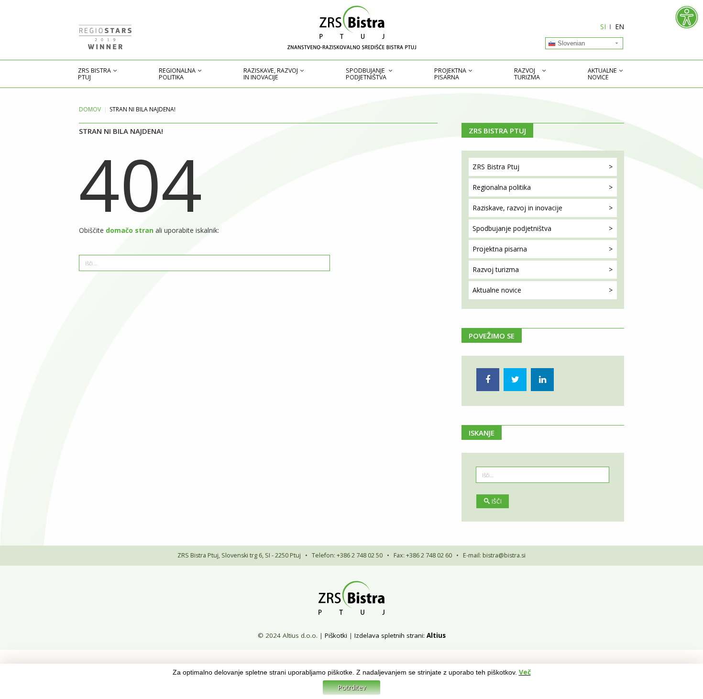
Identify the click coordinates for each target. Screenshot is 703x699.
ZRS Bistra (94, 74)
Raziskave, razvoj (270, 74)
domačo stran (130, 230)
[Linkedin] (542, 379)
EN (619, 26)
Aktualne (602, 74)
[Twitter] (515, 379)
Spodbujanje (366, 74)
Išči (497, 501)
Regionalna (177, 74)
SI (603, 26)
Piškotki (336, 635)
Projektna (450, 74)
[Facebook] (487, 379)
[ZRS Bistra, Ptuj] (351, 27)
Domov (90, 109)
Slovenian (570, 43)
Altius (436, 635)
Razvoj (527, 74)
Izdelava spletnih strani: (389, 635)
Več (525, 672)
